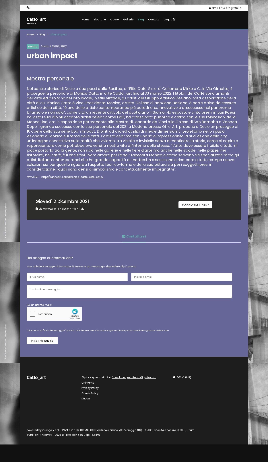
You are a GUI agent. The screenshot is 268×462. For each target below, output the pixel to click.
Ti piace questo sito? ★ (118, 377)
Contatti (153, 19)
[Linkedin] (50, 7)
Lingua (168, 19)
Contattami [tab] (135, 236)
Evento (32, 46)
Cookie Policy (89, 393)
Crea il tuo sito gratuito (226, 8)
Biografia (100, 19)
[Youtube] (45, 7)
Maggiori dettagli (195, 204)
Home (85, 19)
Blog (141, 19)
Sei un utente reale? (40, 305)
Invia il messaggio (42, 341)
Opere (114, 19)
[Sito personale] (28, 7)
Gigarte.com (92, 435)
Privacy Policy (90, 388)
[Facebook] (39, 7)
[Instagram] (34, 7)
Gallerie (128, 19)
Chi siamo (87, 382)
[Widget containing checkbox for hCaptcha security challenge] (54, 314)
